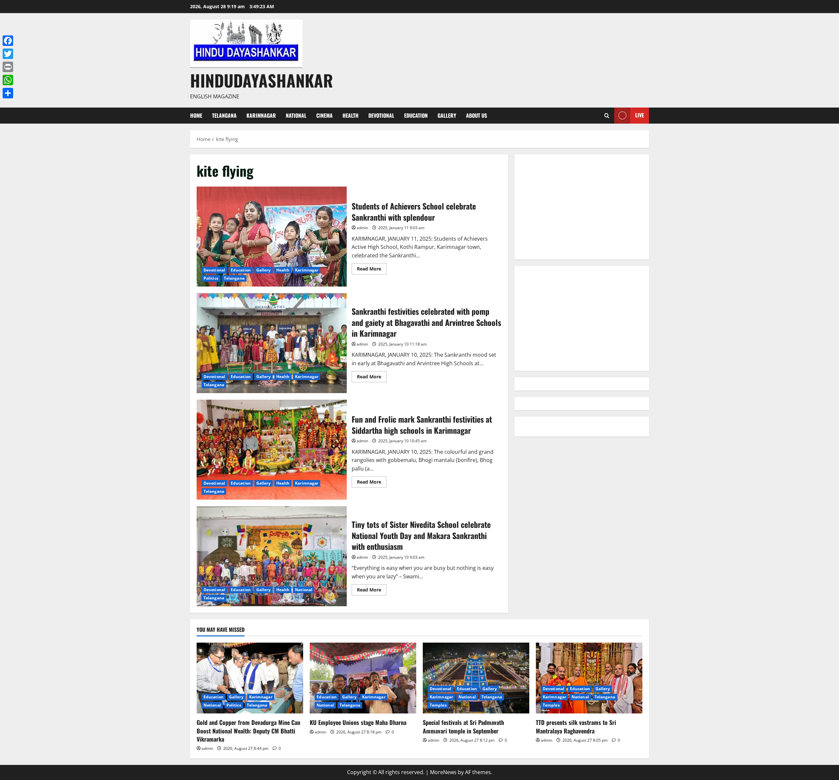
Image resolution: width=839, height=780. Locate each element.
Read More (371, 269)
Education (416, 115)
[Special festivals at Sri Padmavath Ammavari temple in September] (476, 678)
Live (639, 115)
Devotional (381, 115)
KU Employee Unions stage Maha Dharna (358, 722)
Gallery (447, 115)
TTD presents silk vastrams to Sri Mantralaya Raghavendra (576, 726)
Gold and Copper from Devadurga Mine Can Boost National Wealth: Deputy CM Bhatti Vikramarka (248, 730)
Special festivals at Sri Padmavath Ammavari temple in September (463, 726)
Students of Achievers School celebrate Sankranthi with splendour (272, 237)
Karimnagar (261, 115)
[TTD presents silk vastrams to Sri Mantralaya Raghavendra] (589, 678)
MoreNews (443, 772)
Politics (211, 278)
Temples (438, 705)
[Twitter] (7, 53)
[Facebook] (7, 40)
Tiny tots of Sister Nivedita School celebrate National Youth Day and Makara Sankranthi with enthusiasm (272, 556)
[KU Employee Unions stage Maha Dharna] (363, 678)
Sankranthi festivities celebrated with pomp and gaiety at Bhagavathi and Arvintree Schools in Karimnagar (272, 343)
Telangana (224, 115)
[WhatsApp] (7, 80)
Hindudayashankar (261, 80)
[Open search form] (606, 115)
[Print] (7, 66)
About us (476, 115)
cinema (324, 115)
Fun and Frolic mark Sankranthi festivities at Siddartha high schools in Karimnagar (272, 450)
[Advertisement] (581, 207)
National (296, 115)
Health (350, 115)
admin (362, 227)
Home (196, 115)
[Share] (7, 93)
